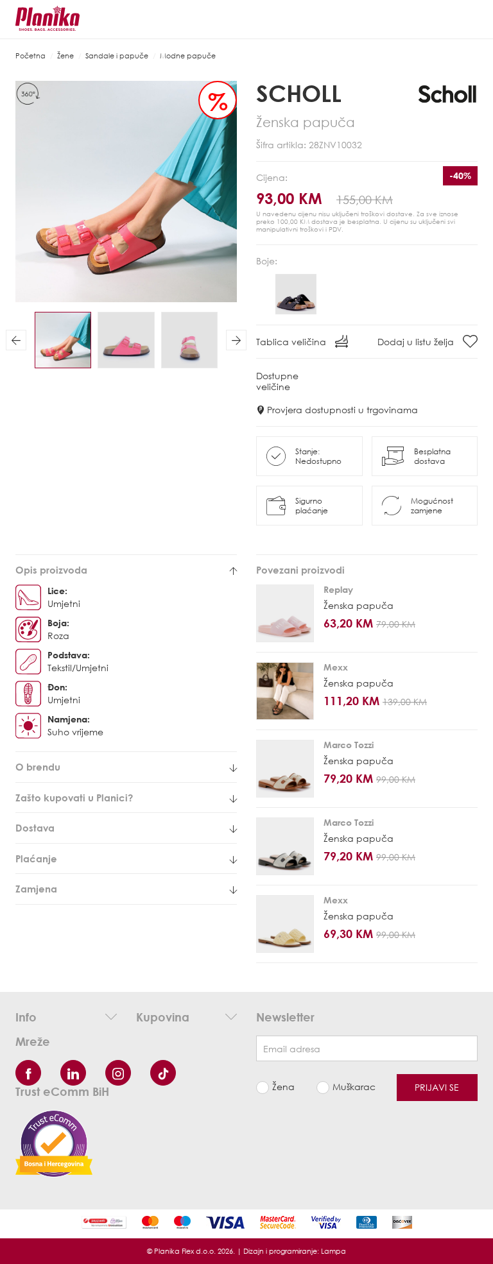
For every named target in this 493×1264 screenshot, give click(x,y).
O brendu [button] (37, 767)
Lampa (333, 1251)
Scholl (299, 93)
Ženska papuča (359, 605)
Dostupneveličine (277, 381)
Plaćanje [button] (36, 858)
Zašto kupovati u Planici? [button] (74, 797)
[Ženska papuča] (285, 613)
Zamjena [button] (36, 889)
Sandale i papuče (116, 55)
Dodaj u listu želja (416, 341)
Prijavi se (437, 1087)
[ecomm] (53, 1142)
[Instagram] (118, 1073)
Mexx (336, 667)
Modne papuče (188, 55)
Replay (338, 589)
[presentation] (16, 340)
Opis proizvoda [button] (51, 570)
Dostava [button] (35, 828)
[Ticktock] (163, 1073)
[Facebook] (28, 1073)
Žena (283, 1086)
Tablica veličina (292, 341)
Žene (65, 55)
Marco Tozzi (349, 744)
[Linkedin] (73, 1073)
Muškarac (354, 1086)
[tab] (126, 570)
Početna (30, 55)
